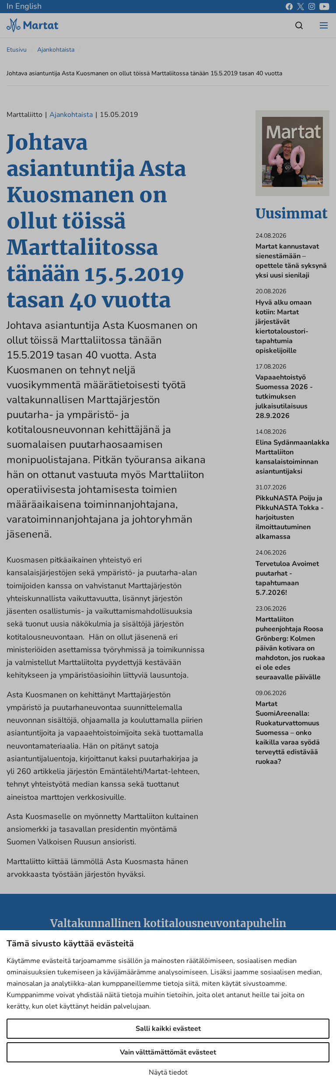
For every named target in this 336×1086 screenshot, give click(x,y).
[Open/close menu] (324, 25)
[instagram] (311, 6)
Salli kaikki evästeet (168, 1028)
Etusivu (17, 50)
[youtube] (324, 6)
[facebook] (289, 6)
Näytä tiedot (168, 1072)
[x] (300, 6)
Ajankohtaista (55, 50)
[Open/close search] (299, 25)
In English (24, 6)
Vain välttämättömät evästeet (168, 1052)
